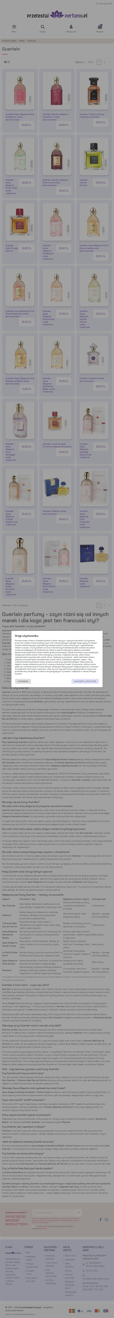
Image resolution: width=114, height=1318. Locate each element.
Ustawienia (23, 681)
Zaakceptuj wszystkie (85, 681)
